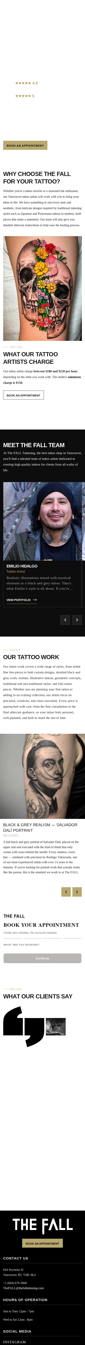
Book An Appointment (25, 145)
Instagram (14, 1342)
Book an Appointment (23, 395)
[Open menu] (9, 3)
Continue (42, 958)
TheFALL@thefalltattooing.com (23, 1288)
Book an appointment (42, 1243)
